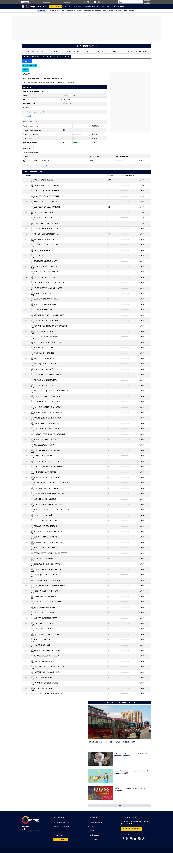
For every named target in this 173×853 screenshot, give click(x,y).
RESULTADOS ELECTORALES (77, 51)
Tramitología (119, 6)
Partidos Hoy (46, 2)
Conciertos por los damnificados (95, 11)
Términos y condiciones (61, 822)
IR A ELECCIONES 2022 (34, 51)
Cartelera (67, 2)
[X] (88, 2)
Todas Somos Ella (105, 6)
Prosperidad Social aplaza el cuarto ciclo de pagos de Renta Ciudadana (130, 754)
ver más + (120, 805)
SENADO (26, 61)
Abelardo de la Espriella (56, 11)
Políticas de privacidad (61, 827)
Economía (87, 6)
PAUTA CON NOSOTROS (131, 829)
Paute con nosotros (60, 831)
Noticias (25, 2)
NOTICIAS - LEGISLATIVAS (137, 51)
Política (95, 6)
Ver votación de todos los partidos (36, 166)
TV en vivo (93, 839)
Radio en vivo (94, 835)
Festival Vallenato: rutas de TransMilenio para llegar (111, 741)
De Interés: (41, 11)
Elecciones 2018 (86, 46)
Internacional (76, 6)
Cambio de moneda (96, 822)
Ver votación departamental (33, 112)
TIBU (25, 70)
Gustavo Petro (129, 11)
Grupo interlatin (58, 835)
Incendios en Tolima (115, 11)
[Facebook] (85, 2)
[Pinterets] (143, 838)
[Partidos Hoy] (99, 2)
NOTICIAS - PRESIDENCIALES (107, 51)
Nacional (66, 6)
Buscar (147, 2)
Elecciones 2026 (56, 6)
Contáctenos (60, 839)
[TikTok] (103, 2)
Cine (91, 826)
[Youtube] (95, 2)
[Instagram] (91, 2)
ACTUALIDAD (42, 6)
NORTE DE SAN (29, 65)
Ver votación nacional (31, 116)
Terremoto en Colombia (74, 11)
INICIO (55, 51)
